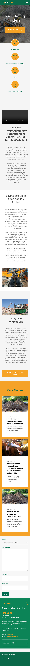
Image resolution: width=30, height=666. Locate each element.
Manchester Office (9, 643)
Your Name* (5, 574)
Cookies (13, 654)
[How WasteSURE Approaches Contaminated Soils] (15, 510)
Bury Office (6, 604)
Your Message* (6, 547)
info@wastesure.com (12, 636)
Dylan (6, 397)
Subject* (10, 541)
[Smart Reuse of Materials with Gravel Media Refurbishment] (15, 416)
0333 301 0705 (10, 634)
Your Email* (5, 583)
